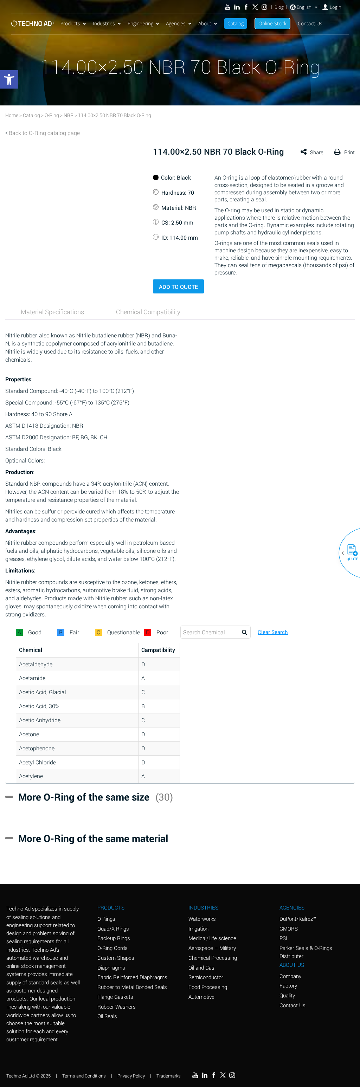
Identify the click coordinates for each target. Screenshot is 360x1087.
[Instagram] (264, 7)
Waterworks (202, 918)
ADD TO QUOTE (178, 286)
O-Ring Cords (112, 947)
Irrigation (198, 928)
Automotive (201, 996)
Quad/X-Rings (113, 928)
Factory (288, 985)
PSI (283, 938)
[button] (349, 553)
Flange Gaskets (115, 996)
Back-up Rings (113, 938)
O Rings (106, 918)
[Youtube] (227, 7)
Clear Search (273, 632)
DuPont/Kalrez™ (297, 918)
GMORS (288, 928)
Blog (279, 7)
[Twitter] (255, 7)
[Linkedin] (236, 7)
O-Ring (52, 115)
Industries (104, 23)
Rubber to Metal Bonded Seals (132, 986)
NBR (68, 115)
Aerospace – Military (212, 947)
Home (11, 115)
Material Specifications (52, 312)
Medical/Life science (212, 938)
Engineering (140, 23)
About (204, 23)
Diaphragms (111, 967)
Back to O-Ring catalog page (44, 132)
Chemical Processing (212, 957)
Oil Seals (107, 1016)
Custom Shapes (115, 957)
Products (70, 23)
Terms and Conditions (84, 1076)
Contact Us (310, 23)
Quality (287, 995)
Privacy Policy (131, 1076)
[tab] (52, 312)
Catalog (235, 23)
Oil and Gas (201, 967)
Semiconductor (205, 977)
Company (290, 975)
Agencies (176, 23)
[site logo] (32, 23)
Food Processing (207, 986)
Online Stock (272, 23)
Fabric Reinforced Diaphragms (132, 977)
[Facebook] (246, 7)
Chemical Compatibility (148, 312)
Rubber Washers (116, 1006)
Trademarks (168, 1076)
